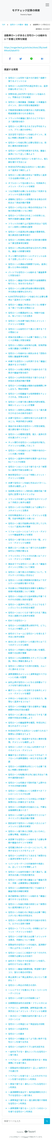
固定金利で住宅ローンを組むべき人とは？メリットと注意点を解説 (27, 825)
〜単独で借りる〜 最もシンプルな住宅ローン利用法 (27, 1085)
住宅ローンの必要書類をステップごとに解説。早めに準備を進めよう (27, 659)
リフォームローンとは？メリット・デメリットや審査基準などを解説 (27, 533)
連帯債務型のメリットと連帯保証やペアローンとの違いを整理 (27, 676)
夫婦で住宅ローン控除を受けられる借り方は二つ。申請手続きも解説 (27, 419)
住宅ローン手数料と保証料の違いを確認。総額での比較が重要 (27, 651)
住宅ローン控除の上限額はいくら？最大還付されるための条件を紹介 (27, 411)
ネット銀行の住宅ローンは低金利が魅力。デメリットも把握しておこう (27, 444)
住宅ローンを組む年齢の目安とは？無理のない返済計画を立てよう (27, 906)
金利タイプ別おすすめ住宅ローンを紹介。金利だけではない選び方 (27, 962)
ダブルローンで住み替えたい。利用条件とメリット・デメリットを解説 (27, 184)
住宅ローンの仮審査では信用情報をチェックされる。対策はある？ (27, 395)
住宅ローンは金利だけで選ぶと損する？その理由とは (27, 330)
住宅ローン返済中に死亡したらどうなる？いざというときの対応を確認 (27, 606)
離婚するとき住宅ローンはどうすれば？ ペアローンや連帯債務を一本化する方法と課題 (27, 758)
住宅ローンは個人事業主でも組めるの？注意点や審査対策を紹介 (27, 371)
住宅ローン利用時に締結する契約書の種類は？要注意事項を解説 (27, 241)
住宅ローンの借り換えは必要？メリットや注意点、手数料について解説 (27, 938)
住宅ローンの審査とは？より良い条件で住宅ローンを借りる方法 (27, 1040)
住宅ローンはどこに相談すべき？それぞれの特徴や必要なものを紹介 (27, 954)
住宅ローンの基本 (16, 1033)
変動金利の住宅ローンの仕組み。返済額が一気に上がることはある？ (27, 946)
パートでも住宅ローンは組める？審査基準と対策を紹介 (27, 274)
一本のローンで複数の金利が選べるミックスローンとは (27, 1017)
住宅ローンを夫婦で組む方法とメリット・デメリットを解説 (27, 322)
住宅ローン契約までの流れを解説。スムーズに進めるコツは (27, 667)
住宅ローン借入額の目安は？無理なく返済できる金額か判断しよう (27, 176)
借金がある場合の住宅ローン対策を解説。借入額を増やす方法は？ (27, 428)
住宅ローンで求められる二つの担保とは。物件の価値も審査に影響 (27, 217)
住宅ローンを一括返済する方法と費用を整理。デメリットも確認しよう (27, 740)
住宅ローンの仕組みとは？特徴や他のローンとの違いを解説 (27, 452)
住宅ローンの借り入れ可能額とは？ (24, 998)
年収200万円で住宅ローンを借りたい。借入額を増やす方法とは (28, 160)
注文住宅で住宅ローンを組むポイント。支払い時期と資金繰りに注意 (27, 136)
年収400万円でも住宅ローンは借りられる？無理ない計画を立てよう (28, 732)
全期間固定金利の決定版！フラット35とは (27, 1002)
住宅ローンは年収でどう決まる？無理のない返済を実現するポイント (27, 857)
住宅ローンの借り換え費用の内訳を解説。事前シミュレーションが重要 (27, 403)
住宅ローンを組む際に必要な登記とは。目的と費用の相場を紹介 (27, 144)
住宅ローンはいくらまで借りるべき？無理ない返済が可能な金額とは (27, 468)
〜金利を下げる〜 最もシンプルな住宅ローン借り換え (27, 1053)
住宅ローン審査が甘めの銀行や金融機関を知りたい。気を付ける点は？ (27, 282)
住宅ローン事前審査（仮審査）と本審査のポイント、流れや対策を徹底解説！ (27, 103)
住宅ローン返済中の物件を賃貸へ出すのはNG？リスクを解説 (27, 460)
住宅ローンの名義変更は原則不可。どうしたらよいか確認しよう (27, 627)
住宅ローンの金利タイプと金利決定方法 (26, 1046)
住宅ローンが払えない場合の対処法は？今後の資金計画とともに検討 (27, 209)
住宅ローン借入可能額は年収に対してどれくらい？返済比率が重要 (27, 525)
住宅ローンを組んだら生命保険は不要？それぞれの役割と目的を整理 (27, 598)
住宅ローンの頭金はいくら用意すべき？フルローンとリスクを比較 (27, 792)
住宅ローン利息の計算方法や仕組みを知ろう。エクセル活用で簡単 (27, 922)
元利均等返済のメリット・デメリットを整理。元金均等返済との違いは (27, 517)
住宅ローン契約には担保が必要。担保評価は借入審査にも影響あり (27, 347)
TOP (3, 24)
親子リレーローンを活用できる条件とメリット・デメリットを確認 (27, 692)
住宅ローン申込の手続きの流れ (22, 985)
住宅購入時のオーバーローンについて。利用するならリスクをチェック (27, 849)
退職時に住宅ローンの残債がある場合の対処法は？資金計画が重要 (27, 201)
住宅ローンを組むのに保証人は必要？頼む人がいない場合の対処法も (27, 914)
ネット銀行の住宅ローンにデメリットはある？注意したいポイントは (27, 257)
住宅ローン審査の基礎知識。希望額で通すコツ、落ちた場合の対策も (27, 970)
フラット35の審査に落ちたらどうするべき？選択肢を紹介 (26, 120)
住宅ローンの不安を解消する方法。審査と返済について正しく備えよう (27, 152)
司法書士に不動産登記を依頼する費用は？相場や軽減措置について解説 (27, 590)
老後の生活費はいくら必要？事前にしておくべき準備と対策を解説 (27, 338)
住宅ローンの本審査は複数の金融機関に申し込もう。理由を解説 (27, 387)
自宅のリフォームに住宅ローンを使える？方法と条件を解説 (27, 635)
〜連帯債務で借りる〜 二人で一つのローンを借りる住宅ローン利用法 (27, 1110)
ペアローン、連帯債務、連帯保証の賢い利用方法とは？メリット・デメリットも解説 (27, 1009)
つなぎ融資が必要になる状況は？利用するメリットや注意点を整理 (27, 193)
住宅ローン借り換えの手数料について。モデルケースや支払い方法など (27, 573)
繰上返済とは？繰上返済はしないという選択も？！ (27, 978)
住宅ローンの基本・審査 (19, 24)
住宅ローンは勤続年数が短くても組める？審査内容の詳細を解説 (27, 889)
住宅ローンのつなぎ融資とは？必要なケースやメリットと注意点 (27, 509)
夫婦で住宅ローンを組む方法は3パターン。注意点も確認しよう (27, 484)
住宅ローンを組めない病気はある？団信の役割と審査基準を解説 (27, 355)
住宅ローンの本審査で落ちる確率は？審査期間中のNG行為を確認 (27, 708)
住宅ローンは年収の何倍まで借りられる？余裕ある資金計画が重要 (27, 379)
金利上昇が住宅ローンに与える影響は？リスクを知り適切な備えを (27, 684)
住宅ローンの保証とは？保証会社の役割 (26, 1023)
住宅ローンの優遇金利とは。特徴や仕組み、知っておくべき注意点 (26, 314)
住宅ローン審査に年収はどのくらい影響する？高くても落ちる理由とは (27, 306)
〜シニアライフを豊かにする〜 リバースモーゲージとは (27, 991)
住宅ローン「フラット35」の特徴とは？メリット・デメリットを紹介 (27, 930)
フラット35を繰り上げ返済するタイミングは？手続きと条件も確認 (27, 500)
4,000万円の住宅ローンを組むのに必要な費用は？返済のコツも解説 (28, 298)
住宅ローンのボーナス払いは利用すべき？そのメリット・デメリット (27, 748)
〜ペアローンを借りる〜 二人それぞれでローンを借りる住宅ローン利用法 (27, 1077)
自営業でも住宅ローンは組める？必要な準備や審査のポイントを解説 (27, 841)
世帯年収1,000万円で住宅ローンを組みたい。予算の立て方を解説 (27, 95)
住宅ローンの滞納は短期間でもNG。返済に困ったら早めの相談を (27, 266)
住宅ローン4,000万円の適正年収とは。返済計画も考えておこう (28, 87)
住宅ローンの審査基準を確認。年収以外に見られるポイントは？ (27, 724)
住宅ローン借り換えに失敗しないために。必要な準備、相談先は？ (27, 833)
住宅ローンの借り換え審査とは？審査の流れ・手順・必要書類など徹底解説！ (27, 881)
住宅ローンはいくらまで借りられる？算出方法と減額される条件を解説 (27, 614)
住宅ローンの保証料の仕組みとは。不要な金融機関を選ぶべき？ (27, 808)
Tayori (26, 1137)
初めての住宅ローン (17, 620)
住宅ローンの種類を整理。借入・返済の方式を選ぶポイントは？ (27, 436)
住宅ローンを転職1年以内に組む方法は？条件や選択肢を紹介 (28, 776)
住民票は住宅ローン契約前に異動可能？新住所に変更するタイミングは (27, 492)
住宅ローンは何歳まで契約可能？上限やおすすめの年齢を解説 (27, 784)
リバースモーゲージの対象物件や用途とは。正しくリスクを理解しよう (26, 865)
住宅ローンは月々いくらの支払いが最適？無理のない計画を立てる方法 (27, 800)
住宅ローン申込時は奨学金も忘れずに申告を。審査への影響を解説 (27, 249)
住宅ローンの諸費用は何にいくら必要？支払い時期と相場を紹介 (27, 768)
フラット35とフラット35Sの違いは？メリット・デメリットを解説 (27, 557)
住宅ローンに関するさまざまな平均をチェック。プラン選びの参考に (27, 128)
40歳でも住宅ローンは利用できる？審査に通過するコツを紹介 (27, 363)
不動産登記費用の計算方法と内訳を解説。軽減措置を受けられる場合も (27, 112)
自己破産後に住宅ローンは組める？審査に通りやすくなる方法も (27, 897)
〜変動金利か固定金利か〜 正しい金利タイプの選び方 (27, 1069)
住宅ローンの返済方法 (18, 1028)
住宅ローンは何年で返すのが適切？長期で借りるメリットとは (27, 79)
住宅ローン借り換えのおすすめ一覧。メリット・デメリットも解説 (27, 541)
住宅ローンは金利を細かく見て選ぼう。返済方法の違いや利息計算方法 (27, 873)
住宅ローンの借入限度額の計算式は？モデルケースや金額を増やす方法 (27, 582)
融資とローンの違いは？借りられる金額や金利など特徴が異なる (27, 549)
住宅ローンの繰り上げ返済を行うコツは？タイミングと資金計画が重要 (27, 816)
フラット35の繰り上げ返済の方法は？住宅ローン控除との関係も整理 (27, 225)
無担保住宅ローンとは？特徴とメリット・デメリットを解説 (27, 476)
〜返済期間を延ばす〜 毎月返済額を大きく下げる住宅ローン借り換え (27, 1093)
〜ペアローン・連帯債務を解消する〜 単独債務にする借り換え (27, 1061)
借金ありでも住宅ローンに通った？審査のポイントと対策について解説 (27, 565)
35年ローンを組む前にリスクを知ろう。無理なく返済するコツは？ (27, 700)
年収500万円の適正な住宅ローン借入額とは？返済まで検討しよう (27, 168)
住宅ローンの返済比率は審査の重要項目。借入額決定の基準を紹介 (27, 233)
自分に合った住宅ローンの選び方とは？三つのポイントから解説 (27, 643)
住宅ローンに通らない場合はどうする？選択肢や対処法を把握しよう (27, 716)
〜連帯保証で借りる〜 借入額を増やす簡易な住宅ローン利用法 (27, 1102)
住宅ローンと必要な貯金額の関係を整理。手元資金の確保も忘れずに (27, 290)
